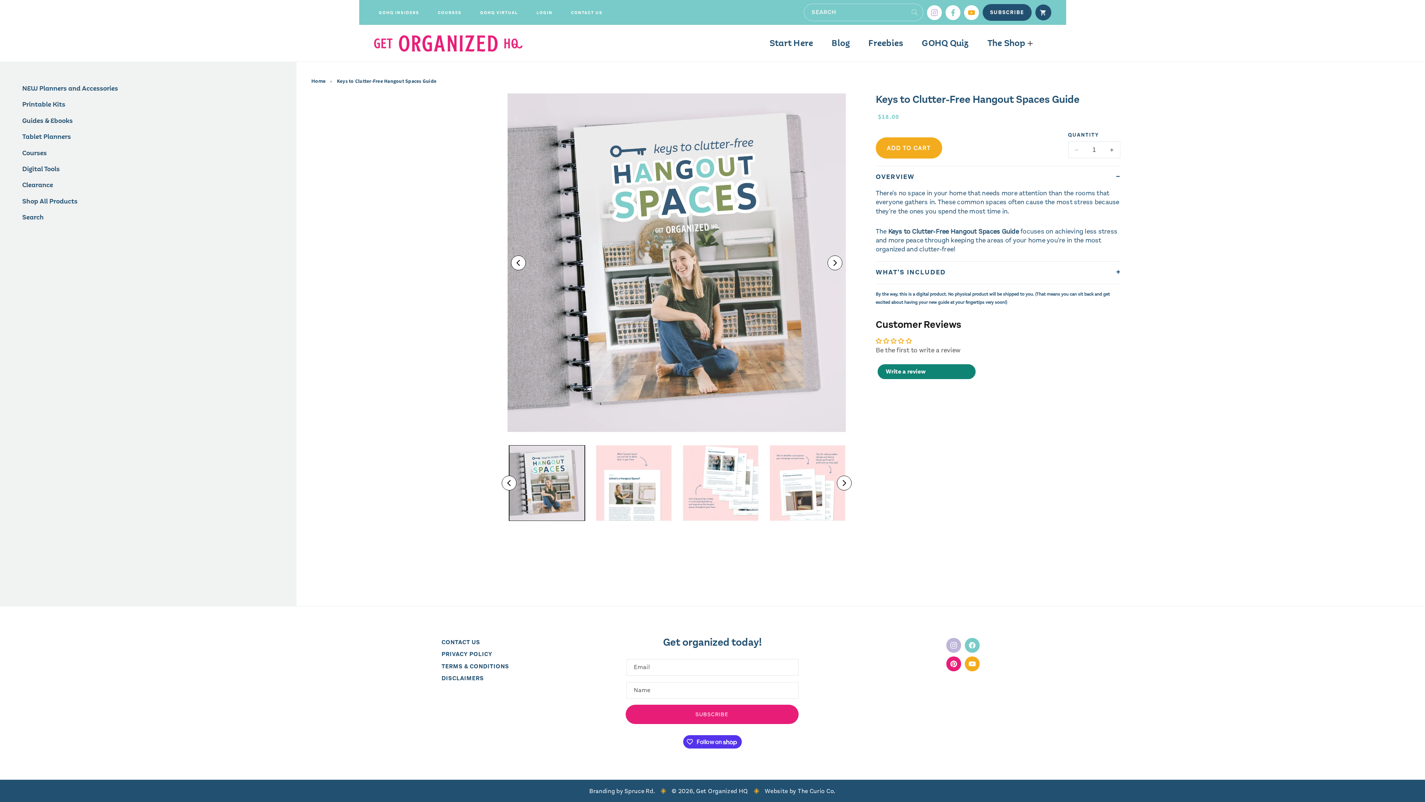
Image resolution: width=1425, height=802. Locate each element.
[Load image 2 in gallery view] (634, 483)
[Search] (915, 12)
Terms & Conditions (475, 666)
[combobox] (863, 12)
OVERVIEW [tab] (895, 176)
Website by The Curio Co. (800, 791)
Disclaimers (463, 678)
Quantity (1083, 134)
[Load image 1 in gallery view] (547, 483)
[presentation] (676, 262)
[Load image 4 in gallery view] (807, 483)
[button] (399, 12)
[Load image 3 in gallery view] (721, 483)
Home (319, 81)
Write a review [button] (906, 371)
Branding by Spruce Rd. (622, 791)
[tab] (998, 295)
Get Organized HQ (722, 791)
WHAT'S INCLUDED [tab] (911, 272)
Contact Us (461, 642)
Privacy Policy (467, 654)
